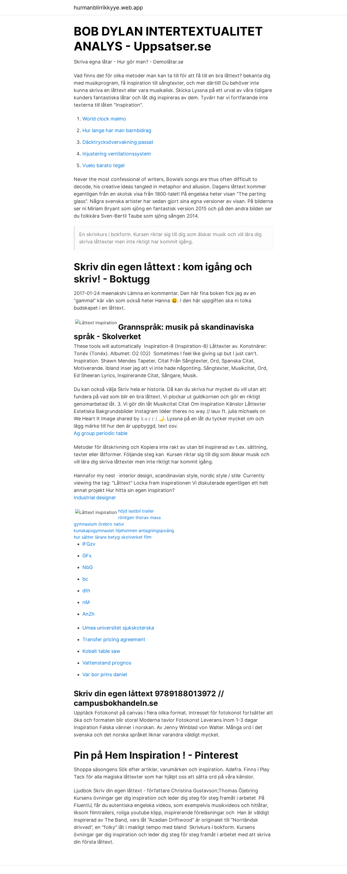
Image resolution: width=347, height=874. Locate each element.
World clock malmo (104, 119)
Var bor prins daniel (104, 674)
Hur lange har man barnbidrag (116, 130)
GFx (87, 555)
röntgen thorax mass (139, 517)
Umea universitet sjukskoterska (118, 628)
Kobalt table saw (101, 651)
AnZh (88, 614)
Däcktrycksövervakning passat (117, 142)
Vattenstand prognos (106, 663)
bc (85, 579)
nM (86, 602)
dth (86, 590)
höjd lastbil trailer (136, 511)
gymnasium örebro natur (99, 524)
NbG (87, 567)
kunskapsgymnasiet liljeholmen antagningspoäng (124, 530)
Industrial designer (95, 497)
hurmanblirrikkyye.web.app (108, 7)
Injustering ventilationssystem (116, 154)
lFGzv (88, 544)
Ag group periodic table (100, 433)
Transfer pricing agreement (113, 639)
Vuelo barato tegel (103, 165)
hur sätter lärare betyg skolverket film (113, 537)
